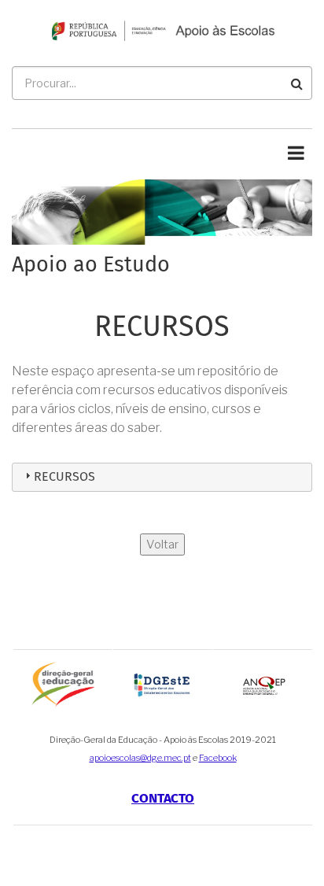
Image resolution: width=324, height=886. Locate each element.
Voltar (162, 544)
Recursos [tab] (64, 477)
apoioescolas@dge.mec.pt (140, 757)
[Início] (162, 29)
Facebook (218, 757)
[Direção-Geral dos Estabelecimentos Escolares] (163, 684)
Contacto (162, 799)
